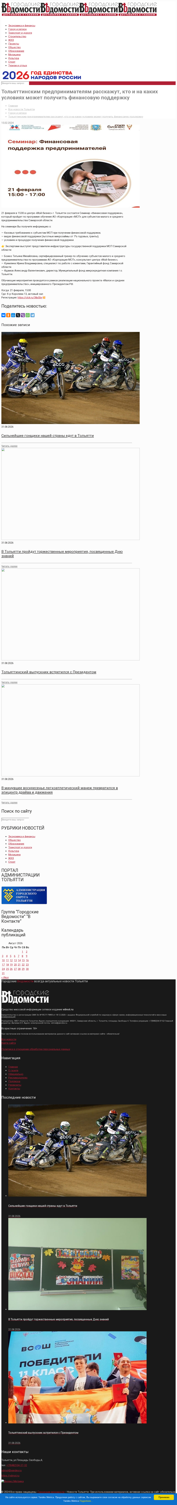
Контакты (14, 1088)
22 (23, 964)
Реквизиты (14, 1085)
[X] (18, 315)
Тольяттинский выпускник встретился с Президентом (48, 672)
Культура (13, 58)
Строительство (17, 36)
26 (11, 969)
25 (7, 969)
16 (27, 960)
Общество (14, 47)
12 (11, 960)
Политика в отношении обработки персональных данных (35, 1049)
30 (27, 969)
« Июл (5, 977)
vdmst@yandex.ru (11, 1470)
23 (27, 964)
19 (11, 964)
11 (7, 960)
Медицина (14, 54)
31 (3, 973)
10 (3, 960)
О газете (13, 1070)
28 (19, 969)
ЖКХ (11, 40)
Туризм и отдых (17, 65)
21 (19, 964)
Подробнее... (86, 1501)
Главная (13, 105)
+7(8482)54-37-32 (16, 1465)
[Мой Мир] (13, 315)
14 (19, 960)
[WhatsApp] (28, 315)
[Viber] (23, 315)
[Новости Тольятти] (79, 16)
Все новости (8, 1039)
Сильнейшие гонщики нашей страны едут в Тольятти (47, 436)
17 (3, 964)
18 (7, 964)
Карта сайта (8, 1043)
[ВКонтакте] (3, 315)
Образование (16, 51)
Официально (15, 1074)
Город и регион (17, 29)
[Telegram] (32, 315)
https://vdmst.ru (10, 1475)
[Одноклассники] (8, 315)
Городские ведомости (51, 1491)
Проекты (13, 43)
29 (23, 969)
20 (15, 964)
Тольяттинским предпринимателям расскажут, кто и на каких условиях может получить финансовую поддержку (75, 116)
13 (15, 960)
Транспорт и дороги (20, 32)
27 (15, 969)
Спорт (11, 61)
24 (3, 969)
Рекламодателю (17, 1077)
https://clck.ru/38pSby (30, 297)
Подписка (14, 1081)
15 (23, 960)
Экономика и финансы (21, 25)
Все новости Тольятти (21, 109)
